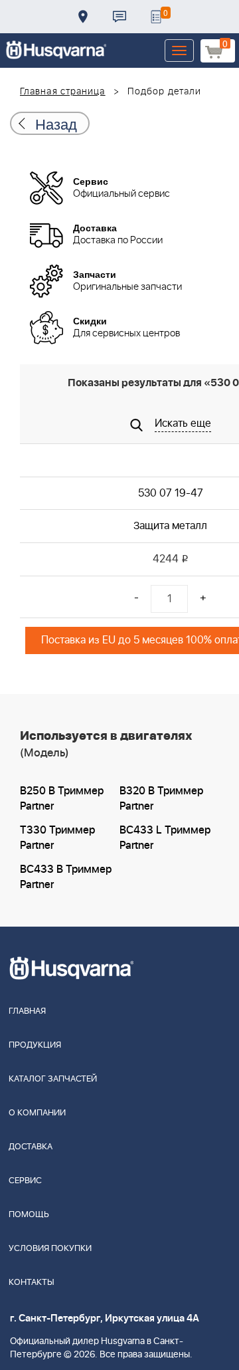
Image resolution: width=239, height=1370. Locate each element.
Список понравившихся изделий (156, 16)
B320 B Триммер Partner (161, 798)
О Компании (37, 1113)
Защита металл (170, 526)
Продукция (35, 1045)
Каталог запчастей (53, 1079)
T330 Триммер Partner (57, 838)
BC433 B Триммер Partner (66, 877)
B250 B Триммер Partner (62, 798)
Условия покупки (50, 1248)
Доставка (83, 16)
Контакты (119, 16)
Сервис (25, 1181)
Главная (27, 1011)
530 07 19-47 (170, 493)
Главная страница (63, 91)
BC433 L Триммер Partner (165, 838)
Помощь (29, 1214)
